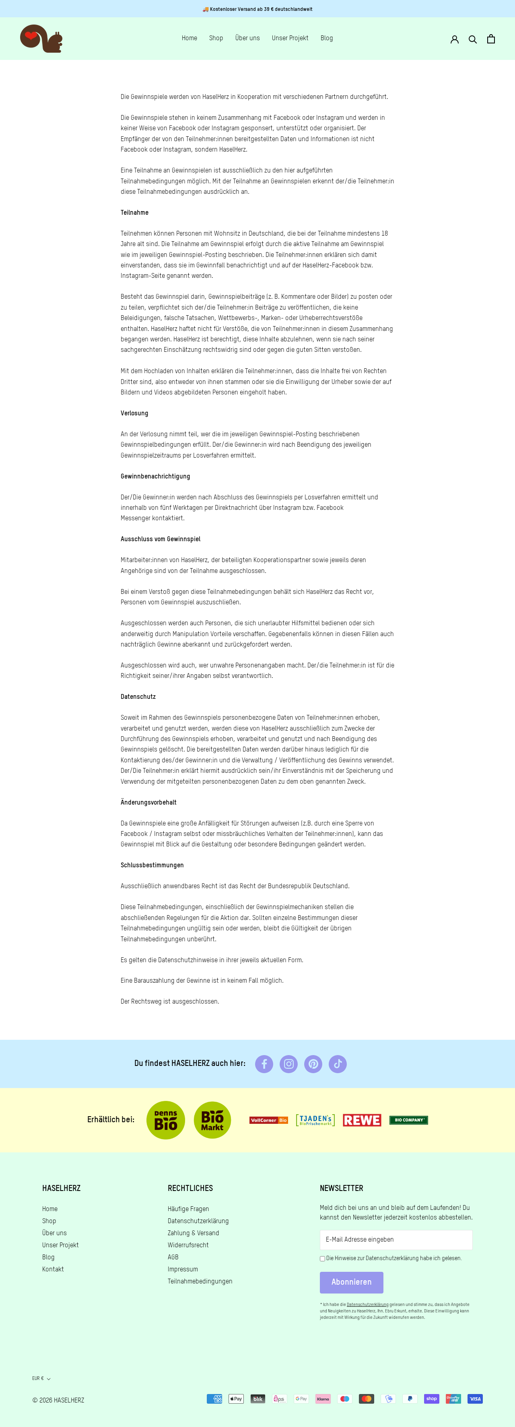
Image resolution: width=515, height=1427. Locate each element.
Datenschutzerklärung (198, 1221)
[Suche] (473, 39)
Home (189, 38)
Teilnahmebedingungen (200, 1282)
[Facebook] (264, 1064)
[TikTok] (338, 1064)
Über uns (247, 38)
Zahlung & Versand (193, 1233)
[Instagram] (289, 1064)
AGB (173, 1258)
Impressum (183, 1270)
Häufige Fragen (188, 1209)
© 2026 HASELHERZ (58, 1401)
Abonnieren (352, 1283)
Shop (216, 38)
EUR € (38, 1378)
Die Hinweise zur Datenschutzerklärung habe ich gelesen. (394, 1258)
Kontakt (53, 1270)
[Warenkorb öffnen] (491, 38)
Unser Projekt (290, 38)
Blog (327, 38)
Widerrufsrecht (188, 1245)
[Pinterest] (313, 1064)
